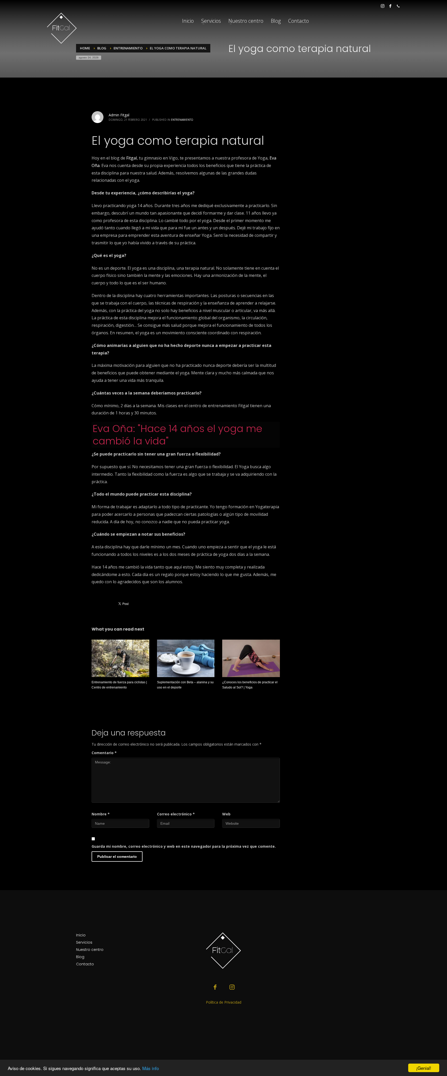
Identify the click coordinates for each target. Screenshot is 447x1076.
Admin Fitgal (119, 114)
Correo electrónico (176, 814)
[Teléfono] (398, 6)
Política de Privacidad (223, 1002)
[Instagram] (382, 6)
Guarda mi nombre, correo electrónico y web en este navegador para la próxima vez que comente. (184, 846)
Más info (150, 1068)
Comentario (104, 752)
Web (226, 814)
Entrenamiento (182, 120)
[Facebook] (390, 6)
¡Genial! (423, 1068)
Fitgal (131, 158)
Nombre (101, 814)
